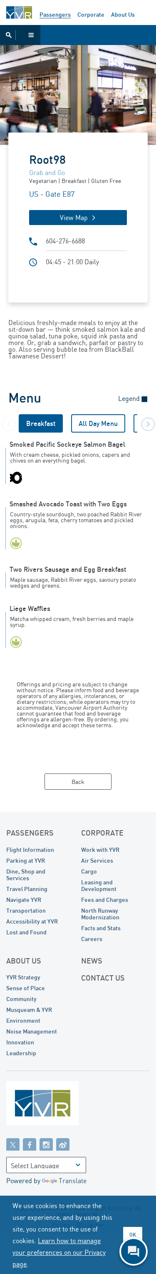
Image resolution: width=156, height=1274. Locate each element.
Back (78, 781)
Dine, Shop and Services (25, 874)
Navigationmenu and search (20, 35)
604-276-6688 (65, 241)
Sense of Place (25, 987)
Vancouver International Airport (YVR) (19, 12)
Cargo (89, 871)
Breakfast (40, 423)
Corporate (90, 14)
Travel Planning (26, 888)
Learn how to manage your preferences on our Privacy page (59, 1252)
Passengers (55, 14)
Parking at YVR (25, 860)
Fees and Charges (104, 899)
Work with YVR (100, 849)
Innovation (20, 1042)
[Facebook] (29, 1144)
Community (21, 998)
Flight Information (30, 849)
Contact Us (103, 977)
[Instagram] (46, 1144)
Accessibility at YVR (32, 921)
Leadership (21, 1052)
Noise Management (31, 1031)
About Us (123, 14)
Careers (91, 938)
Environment (23, 1020)
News (91, 960)
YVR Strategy (23, 977)
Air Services (97, 860)
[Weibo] (62, 1144)
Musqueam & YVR (29, 1009)
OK (132, 1234)
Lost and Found (26, 932)
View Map (74, 217)
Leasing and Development (98, 885)
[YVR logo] (60, 1105)
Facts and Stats (101, 927)
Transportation (26, 910)
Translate (73, 1180)
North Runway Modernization (100, 914)
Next (145, 422)
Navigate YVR (23, 899)
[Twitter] (13, 1144)
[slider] (78, 93)
